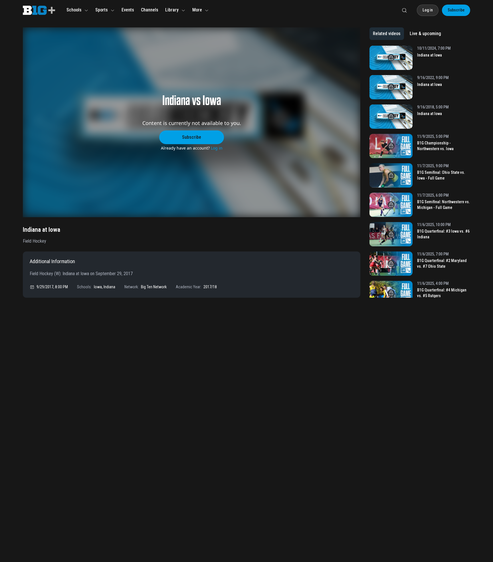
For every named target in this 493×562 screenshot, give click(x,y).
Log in (217, 148)
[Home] (39, 10)
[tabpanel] (419, 172)
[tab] (386, 33)
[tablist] (406, 33)
